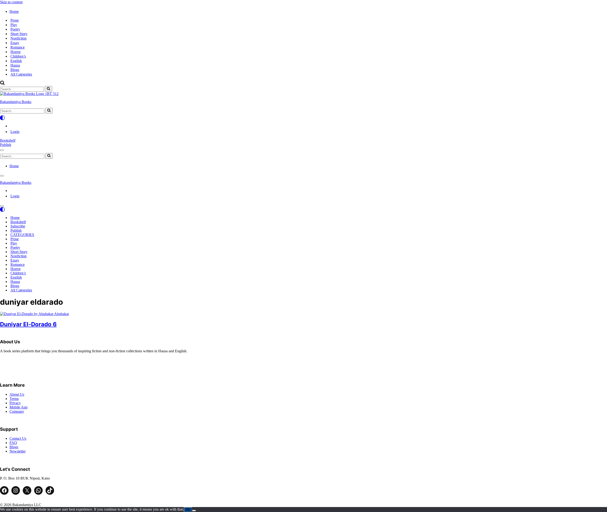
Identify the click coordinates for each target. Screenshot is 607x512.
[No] (194, 510)
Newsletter (17, 451)
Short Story (19, 34)
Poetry (15, 29)
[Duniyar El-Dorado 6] (34, 314)
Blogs (14, 70)
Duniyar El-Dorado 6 (28, 324)
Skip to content (11, 2)
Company (16, 411)
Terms (14, 399)
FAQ (13, 443)
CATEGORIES (22, 235)
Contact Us (17, 438)
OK (188, 509)
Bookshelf (7, 140)
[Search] (2, 84)
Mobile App (18, 407)
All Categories (21, 74)
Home (15, 218)
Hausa (15, 65)
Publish (5, 145)
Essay (14, 43)
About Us (16, 394)
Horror (15, 52)
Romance (17, 47)
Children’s (18, 56)
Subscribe (17, 226)
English (16, 61)
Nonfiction (18, 38)
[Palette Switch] (303, 117)
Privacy (15, 403)
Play (13, 25)
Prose (14, 20)
